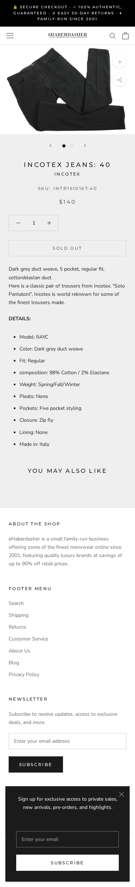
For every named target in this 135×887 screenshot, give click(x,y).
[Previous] (50, 145)
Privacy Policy (24, 674)
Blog (14, 662)
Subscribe (67, 862)
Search (16, 603)
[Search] (112, 35)
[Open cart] (125, 35)
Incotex (67, 174)
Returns (17, 627)
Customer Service (28, 638)
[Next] (85, 145)
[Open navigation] (10, 35)
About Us (19, 650)
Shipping (18, 615)
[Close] (121, 794)
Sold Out (67, 248)
